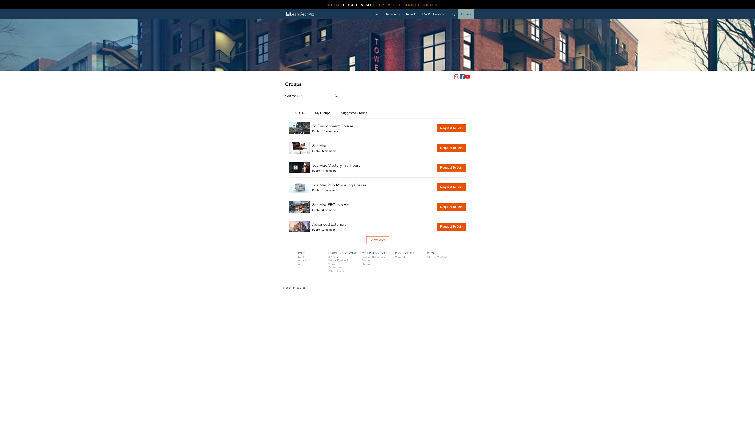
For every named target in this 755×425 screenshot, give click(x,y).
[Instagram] (456, 76)
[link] (300, 113)
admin (301, 264)
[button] (410, 14)
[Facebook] (462, 76)
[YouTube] (467, 76)
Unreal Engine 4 (338, 260)
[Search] (336, 95)
